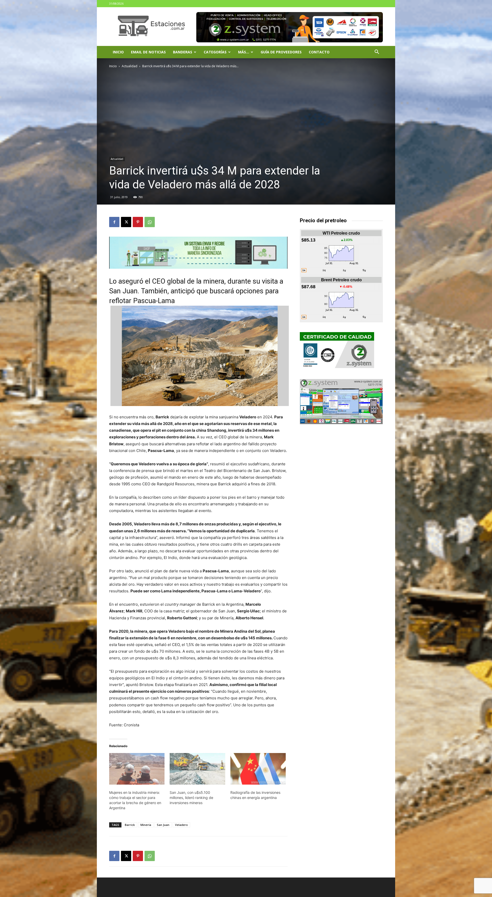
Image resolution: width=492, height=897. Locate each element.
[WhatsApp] (150, 222)
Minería (145, 825)
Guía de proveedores (281, 52)
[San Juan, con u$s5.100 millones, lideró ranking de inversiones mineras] (197, 769)
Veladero (181, 825)
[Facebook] (114, 222)
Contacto (319, 52)
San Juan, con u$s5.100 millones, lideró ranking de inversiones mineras (191, 797)
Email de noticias (148, 52)
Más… (243, 52)
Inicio (118, 52)
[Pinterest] (138, 222)
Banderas (182, 52)
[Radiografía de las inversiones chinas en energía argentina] (258, 769)
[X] (126, 222)
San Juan (163, 825)
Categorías (215, 52)
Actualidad (129, 66)
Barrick (130, 825)
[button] (377, 52)
